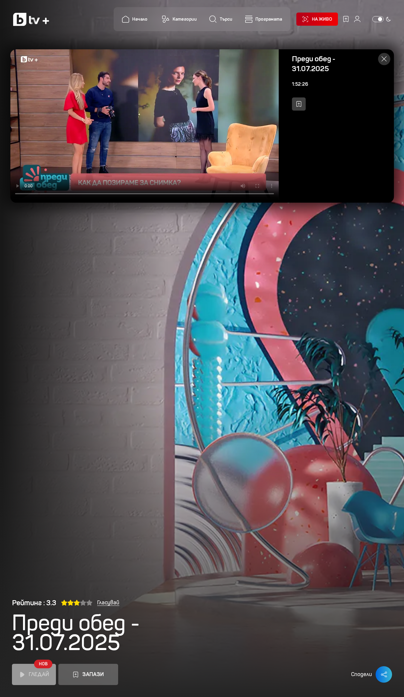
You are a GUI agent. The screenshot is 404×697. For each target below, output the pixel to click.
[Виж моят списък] (346, 19)
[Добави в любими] (299, 104)
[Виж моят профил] (357, 19)
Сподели (361, 674)
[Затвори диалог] (384, 59)
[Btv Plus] (31, 19)
